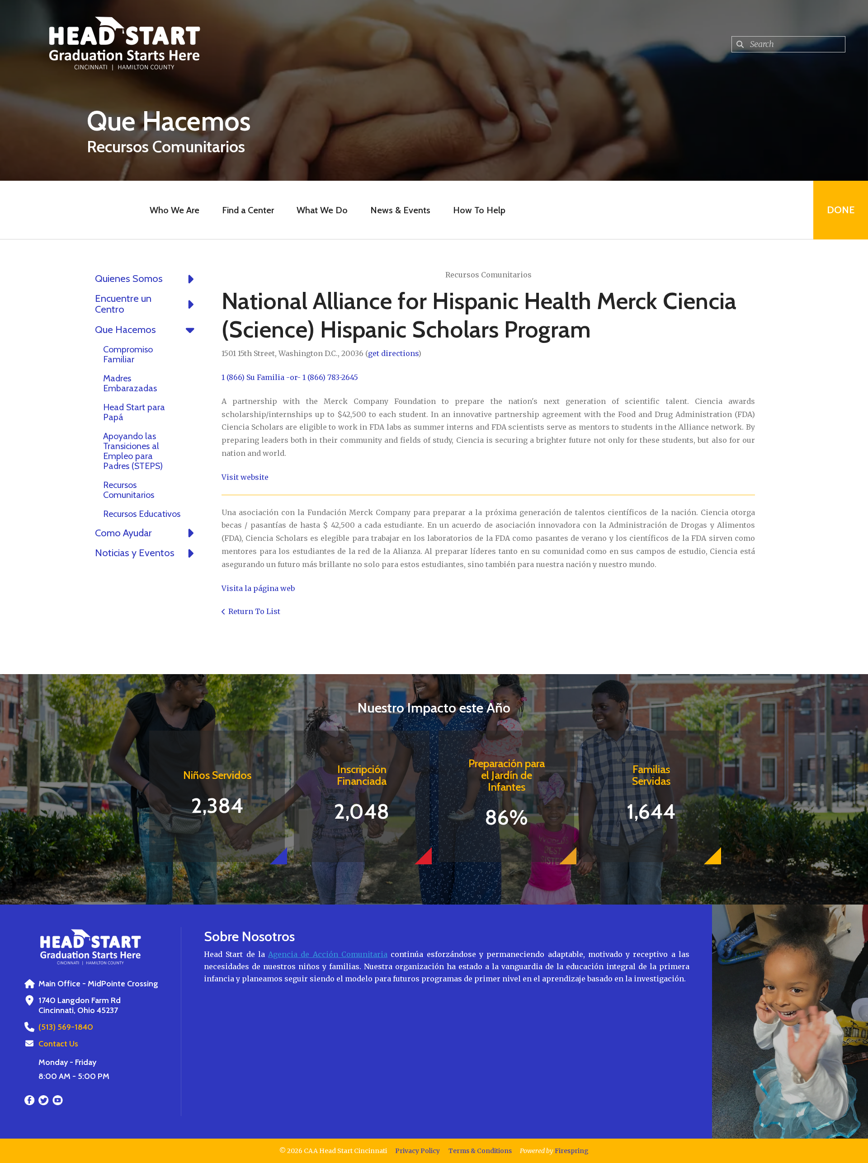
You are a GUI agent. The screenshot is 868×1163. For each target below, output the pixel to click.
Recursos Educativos (141, 513)
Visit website (245, 477)
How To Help (479, 210)
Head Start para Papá (134, 412)
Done (840, 210)
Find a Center (248, 210)
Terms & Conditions (480, 1151)
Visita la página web (258, 588)
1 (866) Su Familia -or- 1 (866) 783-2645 (290, 377)
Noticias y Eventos (135, 553)
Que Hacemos (125, 330)
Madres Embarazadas (130, 383)
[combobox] (788, 44)
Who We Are (174, 210)
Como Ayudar (123, 533)
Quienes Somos (129, 278)
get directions (393, 353)
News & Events (400, 210)
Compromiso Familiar (128, 354)
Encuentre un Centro (123, 303)
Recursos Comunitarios (128, 489)
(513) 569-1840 (65, 1027)
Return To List (254, 611)
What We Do (322, 210)
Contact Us (58, 1044)
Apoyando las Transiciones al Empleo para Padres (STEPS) (133, 451)
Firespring (572, 1151)
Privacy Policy (417, 1151)
